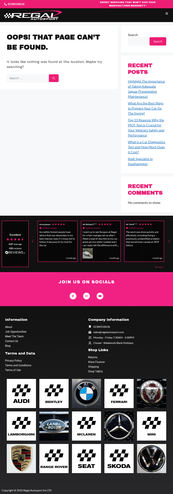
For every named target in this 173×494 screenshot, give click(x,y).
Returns (92, 357)
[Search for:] (28, 78)
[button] (167, 14)
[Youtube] (100, 296)
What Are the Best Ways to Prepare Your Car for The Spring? (146, 108)
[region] (101, 241)
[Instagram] (86, 296)
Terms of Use (13, 370)
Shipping (93, 366)
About (8, 327)
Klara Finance (96, 362)
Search (133, 35)
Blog (7, 345)
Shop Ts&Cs (95, 371)
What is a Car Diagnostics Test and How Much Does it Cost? (146, 147)
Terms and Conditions (18, 365)
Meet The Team (14, 336)
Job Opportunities (15, 331)
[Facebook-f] (73, 296)
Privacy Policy (13, 360)
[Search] (54, 78)
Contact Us (11, 341)
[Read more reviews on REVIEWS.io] (15, 253)
